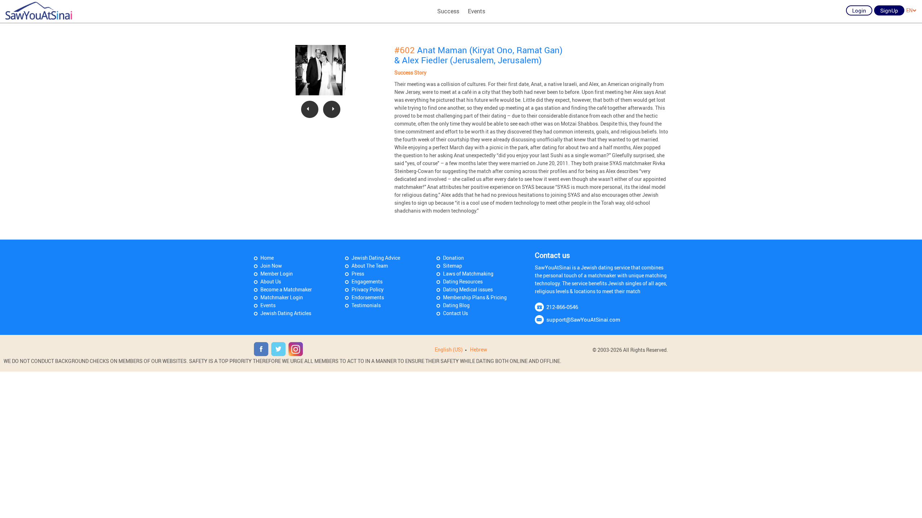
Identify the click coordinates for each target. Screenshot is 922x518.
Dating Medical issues (468, 289)
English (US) (449, 349)
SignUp (889, 10)
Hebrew (478, 349)
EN (909, 10)
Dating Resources (463, 281)
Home (267, 257)
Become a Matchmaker (286, 289)
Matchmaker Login (281, 297)
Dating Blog (456, 305)
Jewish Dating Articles (285, 313)
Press (358, 273)
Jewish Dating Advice (376, 257)
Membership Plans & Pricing (475, 297)
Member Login (276, 273)
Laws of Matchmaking (468, 273)
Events (476, 11)
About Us (270, 281)
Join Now (271, 265)
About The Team (370, 265)
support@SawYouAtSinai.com (583, 319)
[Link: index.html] (38, 11)
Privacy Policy (368, 289)
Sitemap (452, 265)
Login (859, 10)
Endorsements (368, 297)
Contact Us (455, 313)
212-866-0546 (562, 306)
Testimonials (366, 305)
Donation (453, 257)
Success (448, 11)
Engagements (367, 281)
